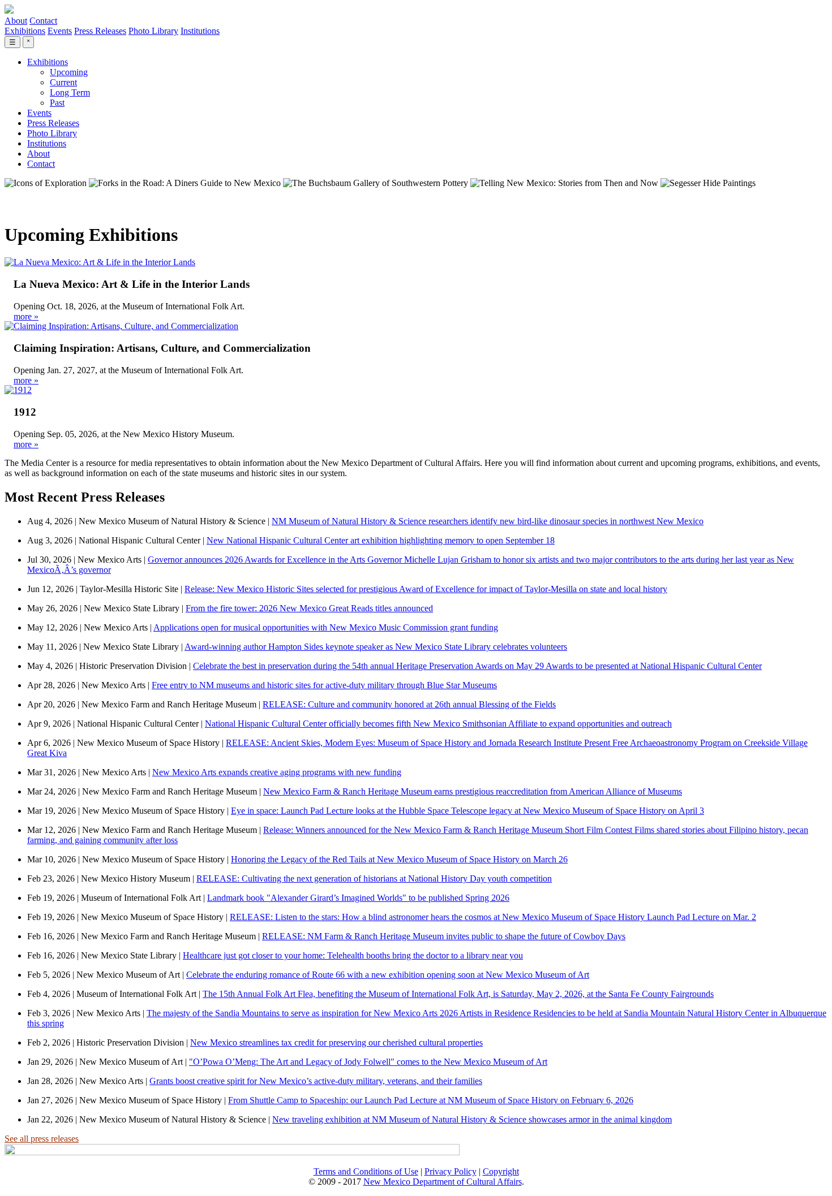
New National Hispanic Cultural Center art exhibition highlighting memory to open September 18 (381, 540)
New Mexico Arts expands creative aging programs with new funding (276, 772)
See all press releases (42, 1138)
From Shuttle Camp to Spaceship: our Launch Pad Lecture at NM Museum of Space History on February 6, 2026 (430, 1100)
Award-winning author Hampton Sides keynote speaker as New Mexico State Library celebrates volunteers (376, 646)
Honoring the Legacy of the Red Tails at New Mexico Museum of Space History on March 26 (399, 859)
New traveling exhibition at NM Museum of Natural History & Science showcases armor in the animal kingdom (472, 1119)
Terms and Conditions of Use (366, 1171)
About (16, 20)
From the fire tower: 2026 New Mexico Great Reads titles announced (309, 608)
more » (26, 316)
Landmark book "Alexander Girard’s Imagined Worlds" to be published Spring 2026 (358, 898)
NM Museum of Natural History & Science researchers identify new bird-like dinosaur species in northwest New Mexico (488, 521)
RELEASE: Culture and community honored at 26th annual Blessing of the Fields (409, 704)
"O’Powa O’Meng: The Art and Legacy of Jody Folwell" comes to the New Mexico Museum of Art (368, 1062)
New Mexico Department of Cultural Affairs (442, 1181)
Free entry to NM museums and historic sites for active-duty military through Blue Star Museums (324, 685)
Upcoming (69, 72)
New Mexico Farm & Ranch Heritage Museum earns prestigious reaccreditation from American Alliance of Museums (472, 791)
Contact (43, 20)
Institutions (200, 31)
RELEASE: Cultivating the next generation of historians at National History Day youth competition (374, 878)
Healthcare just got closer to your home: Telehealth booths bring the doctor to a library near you (353, 955)
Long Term (70, 92)
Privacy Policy (450, 1171)
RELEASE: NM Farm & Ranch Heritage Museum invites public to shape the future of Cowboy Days (443, 936)
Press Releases (100, 31)
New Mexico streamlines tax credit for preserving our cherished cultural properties (336, 1042)
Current (63, 82)
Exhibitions (25, 31)
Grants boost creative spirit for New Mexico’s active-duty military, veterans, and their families (315, 1081)
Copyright (501, 1171)
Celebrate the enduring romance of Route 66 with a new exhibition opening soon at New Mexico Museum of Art (387, 974)
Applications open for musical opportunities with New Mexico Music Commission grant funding (325, 627)
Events (60, 31)
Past (57, 102)
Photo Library (153, 31)
